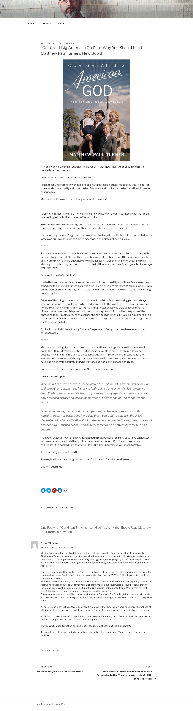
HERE (58, 466)
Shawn (70, 43)
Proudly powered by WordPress (51, 704)
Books (49, 507)
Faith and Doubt (65, 507)
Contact (61, 23)
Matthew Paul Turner (112, 166)
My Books (46, 23)
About (31, 23)
